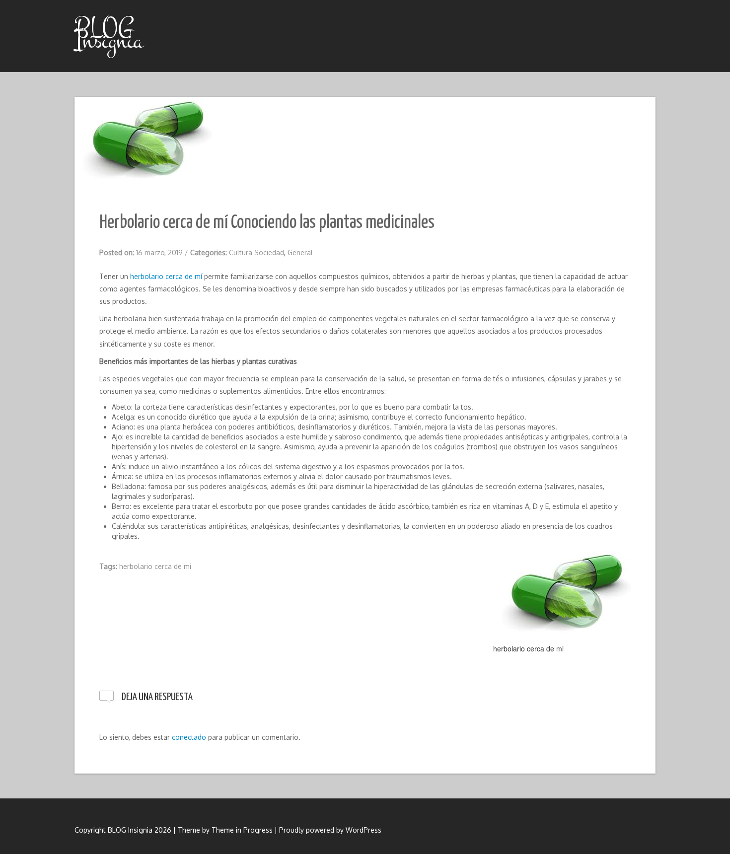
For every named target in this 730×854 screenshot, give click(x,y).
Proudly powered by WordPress (330, 830)
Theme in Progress (242, 830)
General (300, 252)
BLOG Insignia (108, 34)
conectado (189, 737)
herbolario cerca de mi (155, 566)
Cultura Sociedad (256, 252)
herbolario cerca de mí (166, 276)
